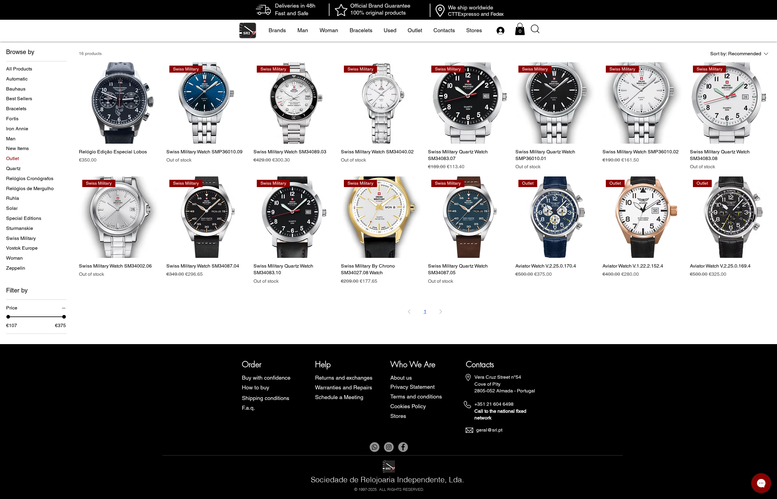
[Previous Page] (409, 312)
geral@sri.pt (489, 430)
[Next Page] (440, 312)
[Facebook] (403, 447)
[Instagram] (389, 447)
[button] (520, 29)
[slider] (8, 316)
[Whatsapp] (374, 447)
